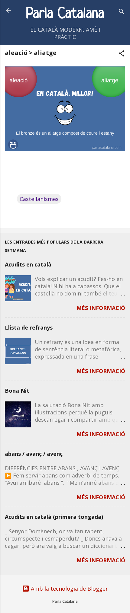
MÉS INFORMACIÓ (100, 307)
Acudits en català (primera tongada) (54, 516)
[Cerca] (121, 12)
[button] (121, 54)
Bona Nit (17, 390)
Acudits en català (28, 264)
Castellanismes (39, 199)
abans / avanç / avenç (34, 453)
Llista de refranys (29, 327)
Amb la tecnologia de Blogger (68, 588)
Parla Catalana (65, 14)
